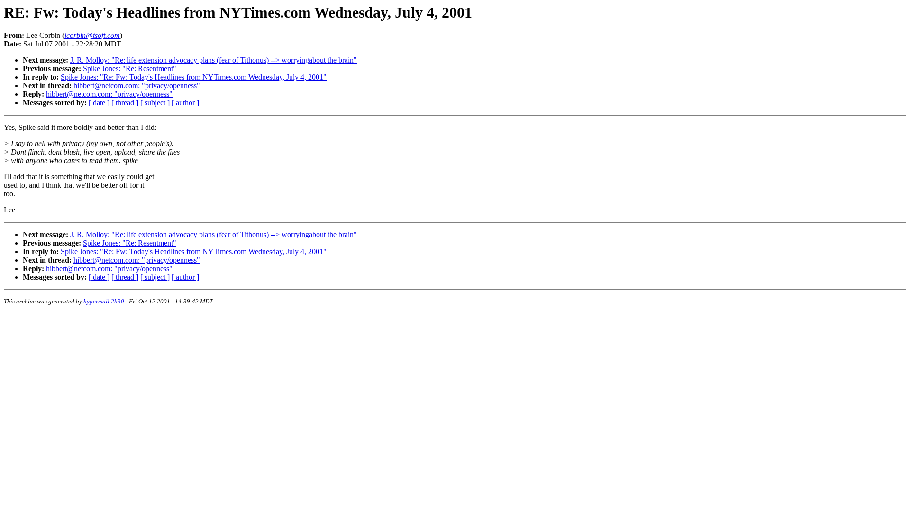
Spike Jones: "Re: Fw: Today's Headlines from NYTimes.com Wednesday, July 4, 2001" (194, 77)
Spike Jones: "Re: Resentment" (129, 68)
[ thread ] (124, 103)
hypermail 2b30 (103, 301)
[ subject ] (155, 103)
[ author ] (185, 103)
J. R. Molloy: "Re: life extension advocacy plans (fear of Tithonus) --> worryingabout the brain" (213, 60)
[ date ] (99, 103)
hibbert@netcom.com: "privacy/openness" (136, 86)
